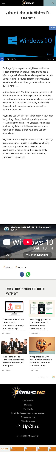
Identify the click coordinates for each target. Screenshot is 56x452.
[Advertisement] (28, 189)
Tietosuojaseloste (28, 417)
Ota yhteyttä (28, 409)
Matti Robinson (10, 59)
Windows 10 (22, 267)
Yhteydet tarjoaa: (28, 421)
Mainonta (28, 405)
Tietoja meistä (28, 401)
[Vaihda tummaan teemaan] (53, 3)
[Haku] (46, 3)
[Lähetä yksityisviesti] (19, 59)
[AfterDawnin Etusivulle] (28, 3)
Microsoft (9, 267)
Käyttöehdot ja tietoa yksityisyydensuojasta (28, 413)
